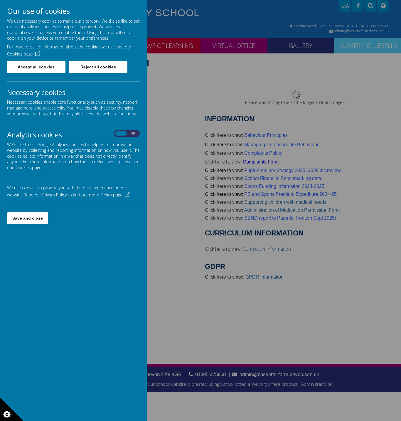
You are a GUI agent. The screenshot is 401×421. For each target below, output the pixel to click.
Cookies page (20, 54)
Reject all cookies (98, 67)
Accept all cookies (36, 67)
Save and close (27, 218)
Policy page (111, 195)
